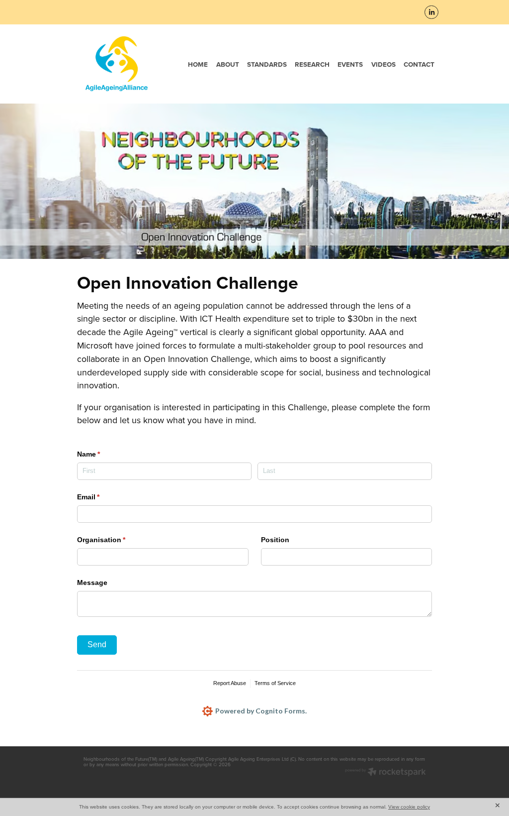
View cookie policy (409, 807)
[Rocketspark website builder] (385, 772)
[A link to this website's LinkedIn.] (431, 12)
